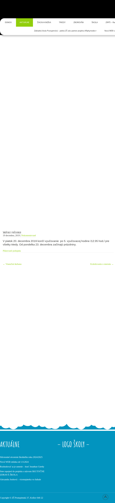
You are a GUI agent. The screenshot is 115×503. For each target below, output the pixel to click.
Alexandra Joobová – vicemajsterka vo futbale (20, 479)
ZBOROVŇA (78, 22)
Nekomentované (28, 235)
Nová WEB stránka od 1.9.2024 (14, 462)
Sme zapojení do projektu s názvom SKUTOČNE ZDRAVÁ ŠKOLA (22, 473)
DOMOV (8, 22)
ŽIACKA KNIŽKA (44, 22)
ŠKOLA (95, 22)
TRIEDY (62, 22)
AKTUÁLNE (24, 22)
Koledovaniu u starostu (102, 264)
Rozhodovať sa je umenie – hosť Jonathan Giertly (22, 466)
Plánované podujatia (12, 251)
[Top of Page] (107, 497)
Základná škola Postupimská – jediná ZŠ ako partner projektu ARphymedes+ (65, 31)
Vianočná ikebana (12, 264)
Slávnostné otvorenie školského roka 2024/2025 (21, 457)
